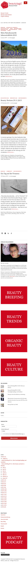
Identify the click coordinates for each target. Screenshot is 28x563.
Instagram (2, 234)
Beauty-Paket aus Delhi (13, 404)
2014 (4, 499)
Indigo (5, 83)
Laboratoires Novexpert (19, 83)
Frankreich (7, 82)
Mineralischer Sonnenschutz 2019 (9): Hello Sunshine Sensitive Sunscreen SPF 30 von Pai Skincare (17, 400)
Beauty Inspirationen (6, 14)
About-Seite (12, 276)
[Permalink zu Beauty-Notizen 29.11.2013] (14, 134)
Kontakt (2, 528)
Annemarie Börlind (20, 79)
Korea (11, 83)
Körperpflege (4, 29)
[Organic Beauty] (14, 352)
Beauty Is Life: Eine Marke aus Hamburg (16, 394)
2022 (4, 485)
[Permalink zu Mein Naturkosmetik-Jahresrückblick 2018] (14, 58)
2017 (4, 494)
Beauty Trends (4, 13)
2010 (4, 507)
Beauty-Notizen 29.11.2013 (11, 100)
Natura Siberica (8, 213)
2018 (4, 492)
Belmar (10, 212)
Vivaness (3, 215)
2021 (4, 487)
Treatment (3, 30)
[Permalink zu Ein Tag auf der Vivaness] (14, 192)
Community (9, 171)
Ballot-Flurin (3, 212)
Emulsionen (21, 81)
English (2, 526)
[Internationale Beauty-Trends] (14, 328)
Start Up (7, 86)
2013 (4, 501)
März (4, 474)
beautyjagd (12, 37)
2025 (4, 480)
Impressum (3, 514)
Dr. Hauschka (15, 81)
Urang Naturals (15, 86)
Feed (8, 234)
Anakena (13, 79)
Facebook (11, 234)
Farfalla (2, 82)
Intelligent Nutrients (12, 156)
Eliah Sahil (23, 212)
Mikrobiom (17, 84)
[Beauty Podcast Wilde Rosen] (14, 549)
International (18, 28)
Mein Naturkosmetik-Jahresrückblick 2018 (9, 34)
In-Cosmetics (18, 82)
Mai (4, 471)
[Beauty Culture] (14, 376)
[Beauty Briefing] (14, 304)
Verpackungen (23, 86)
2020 (4, 489)
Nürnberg (14, 213)
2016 (4, 496)
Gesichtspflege (5, 28)
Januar (5, 478)
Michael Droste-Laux (13, 158)
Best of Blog (3, 521)
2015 (4, 498)
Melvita (13, 84)
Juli (4, 467)
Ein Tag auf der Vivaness (10, 173)
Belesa (2, 81)
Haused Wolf (12, 82)
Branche (3, 27)
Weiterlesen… (9, 76)
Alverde (2, 79)
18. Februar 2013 (4, 176)
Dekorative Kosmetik (11, 27)
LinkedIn (5, 234)
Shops (20, 29)
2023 (4, 483)
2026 (4, 456)
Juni (4, 469)
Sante (2, 159)
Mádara (9, 84)
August (5, 458)
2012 (4, 503)
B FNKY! (2, 155)
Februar (5, 476)
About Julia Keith (4, 519)
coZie (11, 81)
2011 (4, 505)
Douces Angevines (17, 212)
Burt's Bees (6, 81)
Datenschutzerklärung (17, 434)
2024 (4, 482)
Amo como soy (8, 79)
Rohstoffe (3, 86)
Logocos (5, 84)
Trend (9, 30)
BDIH (7, 212)
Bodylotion (12, 155)
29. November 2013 (5, 103)
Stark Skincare (7, 159)
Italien (8, 83)
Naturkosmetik (13, 29)
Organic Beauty (5, 16)
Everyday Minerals (19, 155)
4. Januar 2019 (4, 37)
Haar (11, 28)
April (4, 473)
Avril (25, 79)
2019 (4, 490)
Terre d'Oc (22, 213)
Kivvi (18, 156)
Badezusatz (7, 155)
